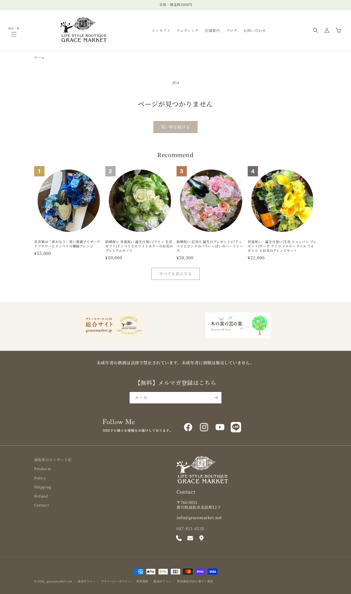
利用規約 (142, 581)
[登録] (215, 398)
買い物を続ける (175, 127)
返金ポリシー (87, 581)
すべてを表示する (175, 273)
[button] (14, 34)
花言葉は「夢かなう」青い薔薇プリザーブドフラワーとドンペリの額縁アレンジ (67, 244)
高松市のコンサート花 (53, 459)
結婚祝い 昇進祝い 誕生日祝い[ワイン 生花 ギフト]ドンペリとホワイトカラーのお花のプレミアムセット (139, 246)
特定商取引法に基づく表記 (195, 581)
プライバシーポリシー (116, 581)
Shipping (42, 486)
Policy (40, 477)
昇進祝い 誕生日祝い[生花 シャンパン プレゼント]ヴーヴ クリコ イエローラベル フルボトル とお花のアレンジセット (282, 246)
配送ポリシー (163, 581)
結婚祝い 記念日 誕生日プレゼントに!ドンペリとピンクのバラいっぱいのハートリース (210, 246)
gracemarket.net (59, 581)
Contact (41, 504)
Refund (41, 495)
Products (42, 468)
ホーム (39, 57)
